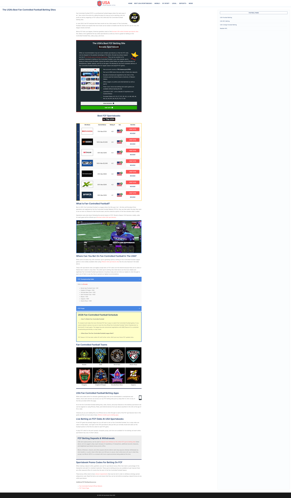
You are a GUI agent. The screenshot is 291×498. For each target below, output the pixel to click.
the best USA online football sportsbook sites (125, 31)
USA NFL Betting (225, 21)
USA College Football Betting (228, 25)
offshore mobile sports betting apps (108, 415)
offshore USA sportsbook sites (110, 261)
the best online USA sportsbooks (106, 217)
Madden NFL (223, 28)
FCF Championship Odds (86, 279)
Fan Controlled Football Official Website (90, 486)
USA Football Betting (226, 17)
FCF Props (81, 308)
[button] (109, 279)
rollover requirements (101, 474)
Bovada (85, 284)
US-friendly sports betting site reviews (96, 57)
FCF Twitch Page (84, 488)
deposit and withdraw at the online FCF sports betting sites (118, 442)
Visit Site (132, 129)
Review (132, 133)
